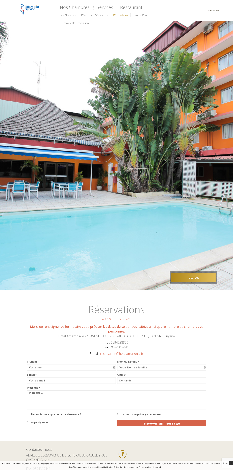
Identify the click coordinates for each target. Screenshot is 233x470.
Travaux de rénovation (75, 23)
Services (105, 7)
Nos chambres (75, 7)
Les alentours (68, 15)
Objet (121, 374)
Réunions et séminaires (94, 15)
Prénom (33, 361)
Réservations (120, 15)
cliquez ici (156, 467)
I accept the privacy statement (141, 414)
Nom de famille (128, 361)
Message (33, 387)
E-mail (32, 374)
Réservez (193, 277)
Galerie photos (141, 15)
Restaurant (131, 7)
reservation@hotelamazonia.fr (121, 353)
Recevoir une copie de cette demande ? (56, 414)
